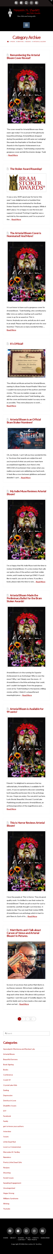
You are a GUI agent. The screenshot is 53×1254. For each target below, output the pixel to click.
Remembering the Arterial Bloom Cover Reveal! (23, 56)
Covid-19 (7, 1080)
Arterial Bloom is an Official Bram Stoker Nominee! (24, 421)
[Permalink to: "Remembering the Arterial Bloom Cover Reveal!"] (26, 93)
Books (5, 1070)
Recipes (6, 1167)
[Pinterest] (36, 3)
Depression (7, 1095)
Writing (6, 1203)
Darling (6, 1090)
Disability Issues (9, 1106)
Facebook (7, 1116)
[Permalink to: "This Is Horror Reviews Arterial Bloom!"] (26, 861)
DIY (4, 1111)
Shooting (7, 1173)
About (13, 1238)
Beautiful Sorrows (10, 1059)
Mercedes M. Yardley (11, 1152)
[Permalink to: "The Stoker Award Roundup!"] (26, 182)
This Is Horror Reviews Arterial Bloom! (26, 824)
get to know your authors (13, 1126)
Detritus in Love (9, 1100)
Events (36, 1238)
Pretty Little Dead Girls (12, 1162)
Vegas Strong (8, 1193)
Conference (8, 1075)
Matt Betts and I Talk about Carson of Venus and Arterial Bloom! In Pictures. (24, 932)
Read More (13, 155)
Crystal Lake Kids (10, 1085)
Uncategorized (9, 1188)
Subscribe (45, 1238)
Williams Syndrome (10, 1198)
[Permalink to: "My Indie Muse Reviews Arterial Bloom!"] (26, 530)
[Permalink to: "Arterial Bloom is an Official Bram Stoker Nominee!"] (26, 438)
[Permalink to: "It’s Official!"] (26, 363)
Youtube (6, 1209)
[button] (26, 25)
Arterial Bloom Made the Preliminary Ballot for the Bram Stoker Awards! (24, 598)
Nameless (7, 1157)
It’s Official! (16, 343)
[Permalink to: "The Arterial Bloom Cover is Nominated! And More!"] (26, 271)
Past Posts (32, 1239)
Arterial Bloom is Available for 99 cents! (25, 710)
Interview (7, 1131)
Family (5, 1121)
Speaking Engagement (12, 1183)
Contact (22, 1239)
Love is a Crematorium (12, 1147)
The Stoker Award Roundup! (26, 168)
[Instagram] (31, 3)
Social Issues (8, 1178)
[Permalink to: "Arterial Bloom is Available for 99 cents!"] (26, 747)
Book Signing (8, 1064)
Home (5, 1238)
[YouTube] (26, 3)
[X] (21, 3)
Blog (28, 1238)
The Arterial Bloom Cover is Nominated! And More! (24, 234)
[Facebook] (16, 3)
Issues (6, 1136)
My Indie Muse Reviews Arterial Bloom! (26, 493)
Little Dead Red (9, 1142)
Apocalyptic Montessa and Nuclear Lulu (19, 1049)
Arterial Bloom (9, 1054)
